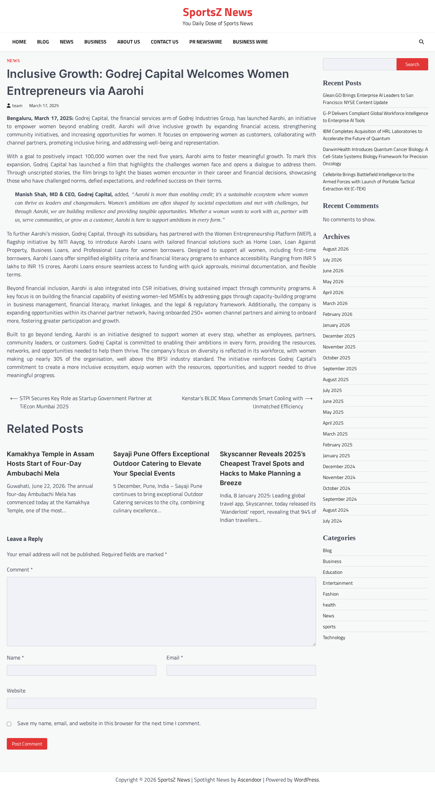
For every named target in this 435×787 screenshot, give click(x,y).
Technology (334, 636)
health (329, 604)
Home (19, 42)
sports (329, 626)
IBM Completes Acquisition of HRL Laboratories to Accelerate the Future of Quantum (372, 134)
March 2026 (335, 303)
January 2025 (336, 455)
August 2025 (336, 379)
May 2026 (333, 281)
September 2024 (340, 498)
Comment (20, 569)
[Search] (421, 42)
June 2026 (333, 270)
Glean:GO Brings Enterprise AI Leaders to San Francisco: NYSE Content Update (368, 98)
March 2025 (335, 433)
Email (175, 657)
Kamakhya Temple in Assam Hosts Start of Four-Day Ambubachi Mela (50, 463)
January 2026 (336, 324)
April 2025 (333, 422)
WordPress (306, 779)
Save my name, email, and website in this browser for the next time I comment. (109, 723)
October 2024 (336, 488)
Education (333, 571)
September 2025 (340, 368)
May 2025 (333, 411)
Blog (43, 42)
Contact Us (164, 42)
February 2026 (337, 314)
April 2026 (333, 292)
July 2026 (332, 259)
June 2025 (333, 401)
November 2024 (339, 477)
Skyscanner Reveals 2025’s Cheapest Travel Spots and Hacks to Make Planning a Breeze (263, 468)
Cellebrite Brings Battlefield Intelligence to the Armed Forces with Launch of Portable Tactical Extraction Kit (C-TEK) (369, 181)
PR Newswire (205, 42)
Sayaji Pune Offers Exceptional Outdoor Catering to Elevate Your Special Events (161, 463)
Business (95, 42)
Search (412, 64)
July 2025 (332, 390)
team (17, 105)
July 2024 (332, 520)
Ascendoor (250, 779)
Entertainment (338, 582)
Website (16, 690)
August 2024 (336, 509)
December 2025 (339, 335)
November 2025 (339, 346)
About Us (128, 42)
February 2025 (337, 444)
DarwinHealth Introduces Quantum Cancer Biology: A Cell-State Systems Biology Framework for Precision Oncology (375, 156)
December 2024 (339, 466)
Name (15, 657)
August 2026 (336, 248)
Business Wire (250, 42)
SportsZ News (218, 11)
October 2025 (336, 357)
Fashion (331, 593)
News (66, 42)
